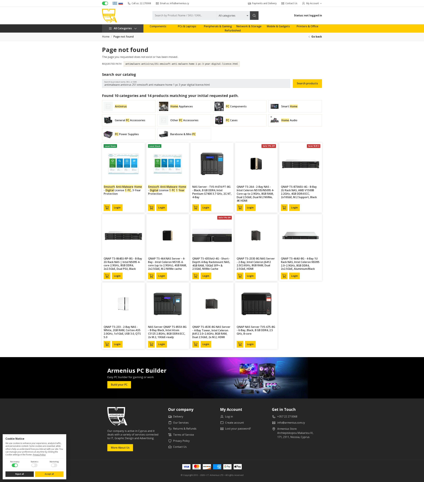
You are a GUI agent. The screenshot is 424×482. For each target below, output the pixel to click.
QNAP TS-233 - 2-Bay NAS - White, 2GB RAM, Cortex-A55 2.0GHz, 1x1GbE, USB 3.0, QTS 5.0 (122, 332)
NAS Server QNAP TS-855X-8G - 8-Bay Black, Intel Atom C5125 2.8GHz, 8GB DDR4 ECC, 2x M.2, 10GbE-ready (167, 332)
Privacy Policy (39, 454)
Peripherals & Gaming (218, 26)
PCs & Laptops (187, 26)
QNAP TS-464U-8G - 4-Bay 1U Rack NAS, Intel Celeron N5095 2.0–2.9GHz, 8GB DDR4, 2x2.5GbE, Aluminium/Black (300, 264)
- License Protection (167, 190)
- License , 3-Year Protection (123, 190)
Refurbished (233, 30)
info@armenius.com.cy (291, 422)
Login (117, 207)
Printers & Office (307, 26)
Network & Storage (249, 26)
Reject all (19, 474)
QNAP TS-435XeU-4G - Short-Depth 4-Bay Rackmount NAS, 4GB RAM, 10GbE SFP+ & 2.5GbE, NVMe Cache (211, 264)
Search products (307, 83)
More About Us (120, 447)
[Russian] (120, 3)
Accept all (49, 474)
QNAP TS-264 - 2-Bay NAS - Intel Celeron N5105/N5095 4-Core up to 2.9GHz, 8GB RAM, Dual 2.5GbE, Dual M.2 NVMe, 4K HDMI (255, 193)
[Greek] (115, 3)
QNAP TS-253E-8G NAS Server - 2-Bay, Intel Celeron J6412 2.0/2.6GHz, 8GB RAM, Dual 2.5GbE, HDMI (256, 264)
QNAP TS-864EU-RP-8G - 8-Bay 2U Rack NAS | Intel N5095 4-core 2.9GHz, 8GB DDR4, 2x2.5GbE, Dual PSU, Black (123, 264)
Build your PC (119, 384)
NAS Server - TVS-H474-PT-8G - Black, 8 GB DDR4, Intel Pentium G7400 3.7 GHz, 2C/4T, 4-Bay (212, 192)
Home (105, 36)
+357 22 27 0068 (287, 416)
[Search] (254, 15)
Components (158, 26)
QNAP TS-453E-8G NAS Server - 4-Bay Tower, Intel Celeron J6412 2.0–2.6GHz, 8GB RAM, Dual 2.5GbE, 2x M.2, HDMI (211, 332)
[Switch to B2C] (105, 3)
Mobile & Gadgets (278, 26)
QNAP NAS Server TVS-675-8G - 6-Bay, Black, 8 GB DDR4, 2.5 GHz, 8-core (256, 330)
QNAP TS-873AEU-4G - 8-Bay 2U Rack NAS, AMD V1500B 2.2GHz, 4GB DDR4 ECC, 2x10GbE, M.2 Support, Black (299, 192)
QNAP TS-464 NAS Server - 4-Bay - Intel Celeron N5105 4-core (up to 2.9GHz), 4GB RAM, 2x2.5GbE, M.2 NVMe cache (167, 264)
